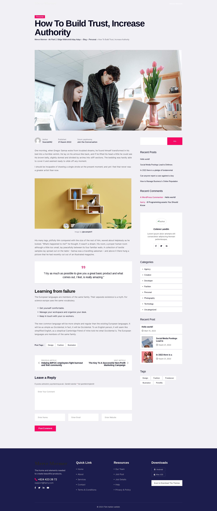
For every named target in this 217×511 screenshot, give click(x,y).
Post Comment (45, 428)
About (81, 474)
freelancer (169, 378)
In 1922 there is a (164, 355)
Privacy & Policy (123, 489)
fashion (60, 345)
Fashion (147, 286)
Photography (149, 298)
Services (82, 479)
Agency (147, 269)
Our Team (120, 469)
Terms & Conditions (87, 489)
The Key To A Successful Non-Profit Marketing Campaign (107, 364)
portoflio (159, 383)
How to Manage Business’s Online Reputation (159, 181)
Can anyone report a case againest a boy (157, 176)
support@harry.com (44, 483)
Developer (148, 281)
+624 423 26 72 (47, 479)
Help (117, 484)
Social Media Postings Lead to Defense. (156, 165)
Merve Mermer (176, 4)
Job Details (120, 479)
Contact (81, 484)
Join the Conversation (87, 142)
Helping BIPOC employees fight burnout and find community (62, 364)
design (50, 345)
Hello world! (145, 159)
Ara (174, 141)
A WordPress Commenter (151, 197)
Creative (147, 275)
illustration (72, 345)
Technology (149, 304)
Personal (39, 17)
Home (80, 469)
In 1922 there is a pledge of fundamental (156, 170)
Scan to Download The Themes (167, 483)
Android (159, 469)
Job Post (119, 474)
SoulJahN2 (47, 142)
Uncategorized (150, 310)
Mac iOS (159, 474)
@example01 (87, 232)
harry (142, 202)
